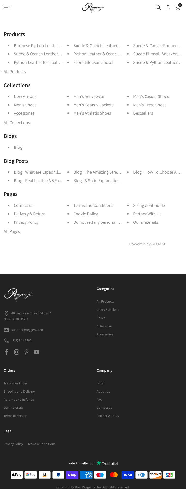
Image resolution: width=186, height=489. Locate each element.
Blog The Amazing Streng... (98, 172)
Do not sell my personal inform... (102, 222)
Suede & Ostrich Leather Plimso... (103, 45)
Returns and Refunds (19, 399)
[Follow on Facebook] (6, 352)
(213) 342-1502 (21, 340)
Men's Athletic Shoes (92, 113)
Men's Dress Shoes (149, 105)
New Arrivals (25, 96)
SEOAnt (158, 244)
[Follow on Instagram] (16, 352)
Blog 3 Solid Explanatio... (96, 180)
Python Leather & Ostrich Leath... (103, 54)
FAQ (99, 399)
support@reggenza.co (27, 329)
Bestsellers (143, 113)
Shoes (101, 318)
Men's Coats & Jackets (93, 105)
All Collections (17, 122)
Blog (18, 147)
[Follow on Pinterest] (26, 352)
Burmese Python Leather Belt (41, 45)
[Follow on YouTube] (36, 352)
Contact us (23, 205)
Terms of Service (15, 416)
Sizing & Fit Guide (149, 205)
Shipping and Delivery (19, 391)
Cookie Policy (85, 213)
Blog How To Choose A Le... (159, 172)
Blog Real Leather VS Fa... (38, 180)
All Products (15, 71)
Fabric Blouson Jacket (93, 62)
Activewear (104, 326)
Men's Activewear (89, 96)
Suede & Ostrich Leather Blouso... (44, 54)
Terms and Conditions (93, 205)
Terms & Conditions (41, 444)
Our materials (145, 222)
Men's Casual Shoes (151, 96)
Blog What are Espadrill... (37, 172)
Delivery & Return (30, 213)
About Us (103, 391)
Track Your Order (15, 383)
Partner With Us (147, 213)
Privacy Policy (26, 222)
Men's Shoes (25, 105)
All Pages (12, 231)
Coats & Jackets (108, 309)
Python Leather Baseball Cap (40, 62)
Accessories (24, 113)
